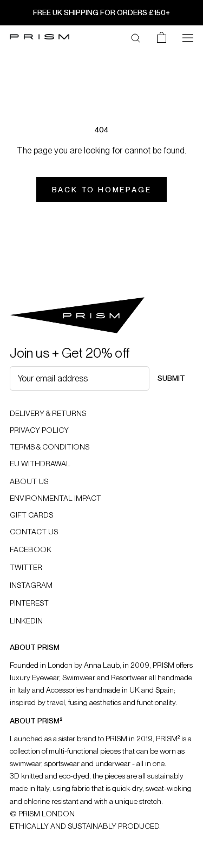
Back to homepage (102, 189)
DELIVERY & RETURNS (48, 413)
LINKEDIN (26, 620)
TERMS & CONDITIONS (49, 446)
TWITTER (26, 567)
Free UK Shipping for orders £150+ (101, 12)
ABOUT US (29, 481)
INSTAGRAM (31, 585)
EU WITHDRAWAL (40, 463)
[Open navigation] (187, 36)
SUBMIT (171, 378)
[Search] (136, 37)
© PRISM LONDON (42, 813)
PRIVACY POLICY (39, 430)
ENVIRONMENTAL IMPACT (55, 498)
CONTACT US (34, 531)
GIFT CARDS (31, 515)
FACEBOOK (30, 549)
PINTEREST (29, 603)
